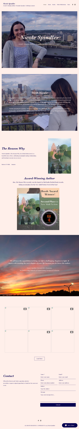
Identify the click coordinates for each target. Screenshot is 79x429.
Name (42, 374)
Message (43, 392)
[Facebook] (72, 4)
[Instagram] (75, 4)
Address (61, 380)
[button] (57, 228)
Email (60, 374)
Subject (42, 386)
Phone (42, 380)
